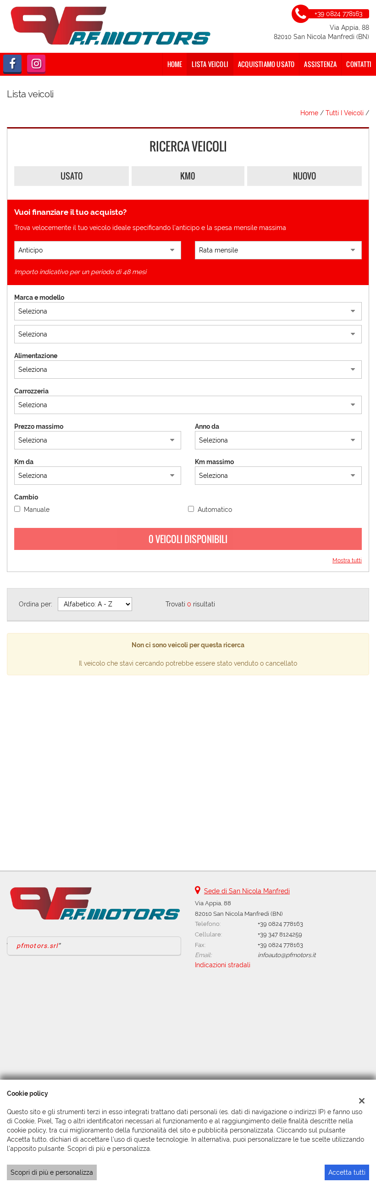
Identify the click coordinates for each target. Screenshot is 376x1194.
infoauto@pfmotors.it (286, 955)
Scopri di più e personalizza (52, 1172)
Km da (23, 461)
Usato (72, 176)
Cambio (26, 497)
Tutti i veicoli (345, 113)
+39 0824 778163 (280, 923)
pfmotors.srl (37, 945)
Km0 (187, 176)
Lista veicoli (210, 64)
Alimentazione (35, 355)
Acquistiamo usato (266, 64)
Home (174, 64)
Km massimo (214, 461)
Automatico (215, 509)
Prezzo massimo (38, 426)
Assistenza (320, 64)
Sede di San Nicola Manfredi (247, 891)
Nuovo (304, 176)
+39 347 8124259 (280, 934)
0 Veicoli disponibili (188, 539)
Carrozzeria (31, 391)
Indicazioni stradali (222, 965)
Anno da (207, 426)
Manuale (36, 509)
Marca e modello (39, 297)
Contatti (358, 64)
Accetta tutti (346, 1172)
